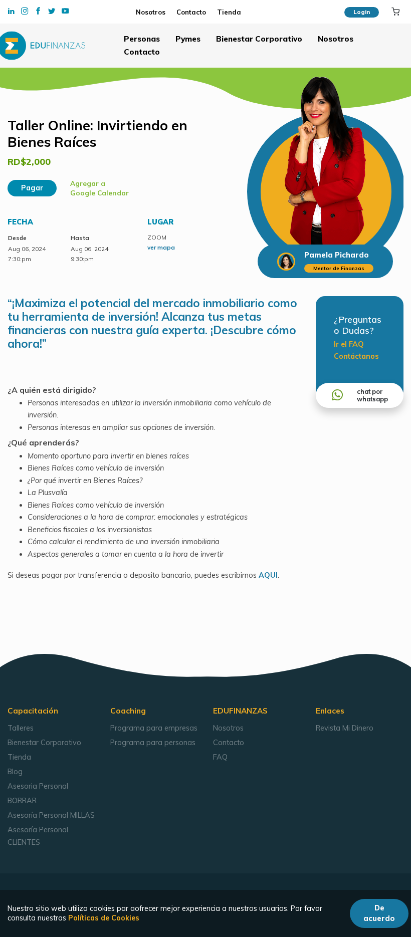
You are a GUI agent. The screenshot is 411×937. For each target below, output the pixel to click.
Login (361, 12)
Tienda (228, 12)
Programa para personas (152, 742)
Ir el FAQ (349, 344)
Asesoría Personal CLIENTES (38, 835)
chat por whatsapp (372, 395)
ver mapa (161, 247)
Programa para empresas (153, 728)
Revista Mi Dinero (344, 728)
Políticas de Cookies (103, 917)
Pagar (32, 187)
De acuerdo (379, 913)
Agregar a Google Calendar (99, 188)
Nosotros (152, 12)
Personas (142, 39)
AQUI (268, 575)
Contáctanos (356, 356)
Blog (15, 771)
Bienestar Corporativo (259, 39)
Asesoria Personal (38, 786)
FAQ (220, 757)
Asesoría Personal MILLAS (51, 815)
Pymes (187, 39)
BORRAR (22, 800)
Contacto (192, 12)
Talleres (21, 728)
